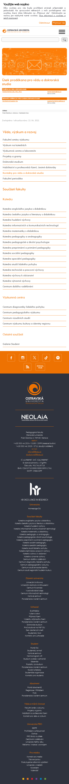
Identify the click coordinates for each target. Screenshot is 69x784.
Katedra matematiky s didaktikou (21, 231)
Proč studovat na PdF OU (34, 628)
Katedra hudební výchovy (16, 220)
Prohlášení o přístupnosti (34, 731)
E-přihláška (34, 611)
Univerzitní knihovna (34, 582)
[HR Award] (34, 492)
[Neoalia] (34, 418)
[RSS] (27, 367)
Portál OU (34, 648)
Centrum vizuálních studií (16, 318)
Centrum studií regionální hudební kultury (35, 570)
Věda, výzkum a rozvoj (19, 132)
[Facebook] (11, 358)
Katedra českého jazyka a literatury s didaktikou (29, 214)
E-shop (34, 734)
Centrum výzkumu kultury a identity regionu (26, 323)
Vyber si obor (34, 614)
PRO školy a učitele (34, 736)
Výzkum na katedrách (14, 145)
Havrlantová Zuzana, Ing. (10, 101)
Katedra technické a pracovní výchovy (23, 270)
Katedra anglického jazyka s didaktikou (24, 209)
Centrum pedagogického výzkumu (21, 312)
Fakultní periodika (13, 178)
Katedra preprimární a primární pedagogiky (27, 248)
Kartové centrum (34, 596)
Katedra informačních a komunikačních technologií (31, 225)
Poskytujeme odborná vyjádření (34, 762)
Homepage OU (34, 509)
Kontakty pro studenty (34, 676)
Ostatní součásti (13, 334)
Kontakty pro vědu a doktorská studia (23, 173)
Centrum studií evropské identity (34, 568)
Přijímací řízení (34, 617)
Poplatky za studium (34, 664)
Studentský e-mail (34, 651)
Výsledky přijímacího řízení (34, 619)
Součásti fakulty (14, 189)
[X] (35, 358)
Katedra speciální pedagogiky (19, 259)
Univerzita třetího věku (34, 742)
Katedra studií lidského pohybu (20, 264)
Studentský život (34, 633)
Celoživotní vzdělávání (34, 739)
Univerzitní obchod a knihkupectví (34, 585)
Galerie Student (11, 344)
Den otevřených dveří (34, 630)
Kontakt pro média (34, 757)
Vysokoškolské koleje (34, 591)
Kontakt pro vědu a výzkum (34, 716)
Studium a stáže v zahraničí (34, 659)
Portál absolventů (34, 688)
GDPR (34, 728)
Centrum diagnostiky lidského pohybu (23, 307)
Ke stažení (34, 768)
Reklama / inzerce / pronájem (34, 745)
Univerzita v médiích (35, 765)
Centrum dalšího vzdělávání (18, 286)
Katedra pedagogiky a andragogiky (22, 236)
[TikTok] (46, 358)
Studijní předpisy (34, 670)
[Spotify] (58, 358)
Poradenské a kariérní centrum (34, 599)
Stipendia (34, 662)
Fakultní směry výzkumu (16, 140)
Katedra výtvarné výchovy (16, 281)
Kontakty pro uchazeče (34, 636)
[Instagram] (23, 358)
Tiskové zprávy (34, 760)
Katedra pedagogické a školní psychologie (26, 242)
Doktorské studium (13, 162)
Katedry (8, 199)
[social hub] (40, 367)
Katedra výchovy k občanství (18, 275)
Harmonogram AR (34, 656)
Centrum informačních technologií (34, 593)
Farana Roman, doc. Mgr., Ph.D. (12, 91)
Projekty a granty (12, 156)
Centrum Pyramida (34, 588)
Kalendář (34, 771)
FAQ (34, 693)
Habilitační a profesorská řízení (34, 713)
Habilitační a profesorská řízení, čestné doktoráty (29, 167)
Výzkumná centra (14, 297)
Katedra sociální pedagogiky (18, 253)
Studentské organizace (34, 673)
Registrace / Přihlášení (34, 690)
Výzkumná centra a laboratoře (19, 151)
